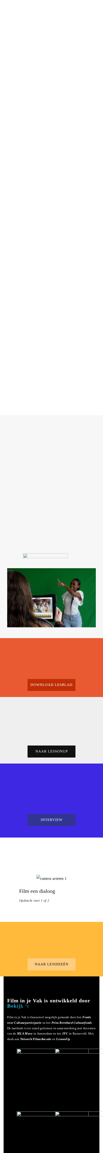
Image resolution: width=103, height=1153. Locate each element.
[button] (51, 685)
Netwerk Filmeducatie (36, 1039)
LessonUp (63, 1039)
